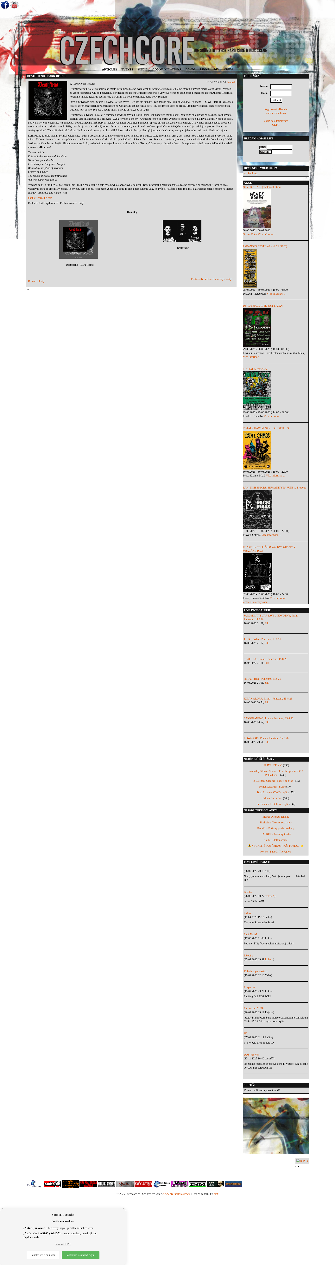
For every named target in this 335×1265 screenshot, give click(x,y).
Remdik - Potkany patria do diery (275, 828)
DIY (216, 69)
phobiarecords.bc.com (40, 197)
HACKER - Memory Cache (276, 834)
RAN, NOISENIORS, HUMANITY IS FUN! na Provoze (274, 487)
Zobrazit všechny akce (255, 602)
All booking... (251, 173)
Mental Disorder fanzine (272, 786)
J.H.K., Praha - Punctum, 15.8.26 (262, 639)
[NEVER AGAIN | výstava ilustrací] (276, 208)
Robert (269, 959)
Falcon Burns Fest (272, 798)
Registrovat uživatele (275, 109)
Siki (267, 623)
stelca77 (270, 896)
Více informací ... (267, 234)
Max (216, 1193)
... (245, 867)
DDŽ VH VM (251, 1054)
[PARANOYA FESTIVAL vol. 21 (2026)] (276, 268)
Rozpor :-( (249, 987)
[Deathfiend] (183, 231)
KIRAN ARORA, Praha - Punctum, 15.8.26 (268, 698)
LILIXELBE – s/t (272, 765)
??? (245, 1033)
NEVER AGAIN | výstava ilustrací (262, 187)
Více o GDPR (63, 1244)
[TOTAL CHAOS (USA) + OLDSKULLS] (276, 450)
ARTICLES (109, 69)
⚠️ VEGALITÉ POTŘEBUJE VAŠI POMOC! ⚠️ (276, 845)
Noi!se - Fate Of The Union (275, 851)
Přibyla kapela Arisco (255, 971)
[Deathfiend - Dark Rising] (79, 239)
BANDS (190, 69)
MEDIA (143, 69)
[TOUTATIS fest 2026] (276, 390)
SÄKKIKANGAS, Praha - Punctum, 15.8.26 (268, 718)
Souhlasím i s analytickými (80, 1255)
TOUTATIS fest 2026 (255, 368)
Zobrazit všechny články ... (220, 279)
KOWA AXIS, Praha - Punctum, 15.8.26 (266, 738)
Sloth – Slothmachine (276, 840)
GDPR (275, 124)
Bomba (248, 892)
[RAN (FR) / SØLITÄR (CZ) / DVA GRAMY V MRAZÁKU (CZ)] (276, 572)
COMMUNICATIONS (166, 69)
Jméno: (264, 86)
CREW (228, 69)
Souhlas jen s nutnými (43, 1255)
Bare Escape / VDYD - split (272, 792)
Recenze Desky (36, 281)
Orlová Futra (250, 234)
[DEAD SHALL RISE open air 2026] (276, 327)
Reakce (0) (197, 279)
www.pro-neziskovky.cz (176, 1193)
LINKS (204, 69)
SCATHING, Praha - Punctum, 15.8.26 (265, 659)
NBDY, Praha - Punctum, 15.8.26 (262, 678)
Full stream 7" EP (254, 1008)
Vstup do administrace (276, 120)
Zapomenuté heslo (276, 113)
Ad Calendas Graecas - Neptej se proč (272, 780)
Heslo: (265, 93)
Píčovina (248, 955)
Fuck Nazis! (250, 934)
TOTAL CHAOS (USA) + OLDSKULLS (266, 428)
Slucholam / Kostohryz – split (272, 804)
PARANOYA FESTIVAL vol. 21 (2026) (265, 246)
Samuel (231, 82)
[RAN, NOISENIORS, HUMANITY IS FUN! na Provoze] (276, 509)
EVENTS (127, 69)
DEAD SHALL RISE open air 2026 (263, 305)
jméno (247, 913)
